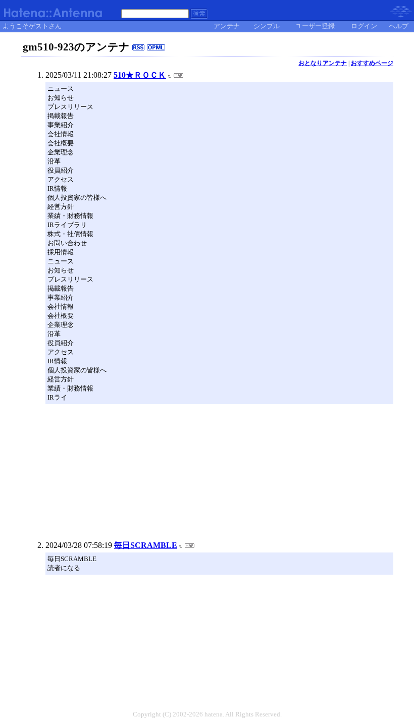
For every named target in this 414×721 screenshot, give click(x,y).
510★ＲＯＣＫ (140, 75)
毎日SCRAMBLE (145, 545)
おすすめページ (372, 63)
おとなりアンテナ (322, 63)
